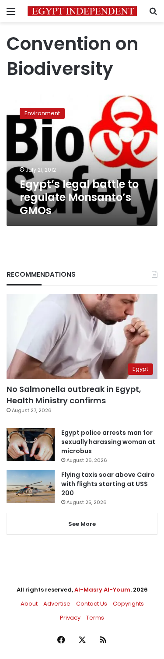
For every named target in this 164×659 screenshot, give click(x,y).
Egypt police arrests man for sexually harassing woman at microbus (108, 441)
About (29, 603)
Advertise (56, 603)
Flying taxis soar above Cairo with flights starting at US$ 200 (108, 483)
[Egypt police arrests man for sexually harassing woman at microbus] (31, 444)
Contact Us (91, 603)
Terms (95, 617)
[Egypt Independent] (82, 11)
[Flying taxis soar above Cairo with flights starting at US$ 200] (31, 486)
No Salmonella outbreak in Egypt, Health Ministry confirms (74, 394)
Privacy (70, 617)
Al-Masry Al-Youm (102, 589)
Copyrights (128, 603)
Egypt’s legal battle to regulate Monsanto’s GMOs (79, 197)
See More (82, 524)
